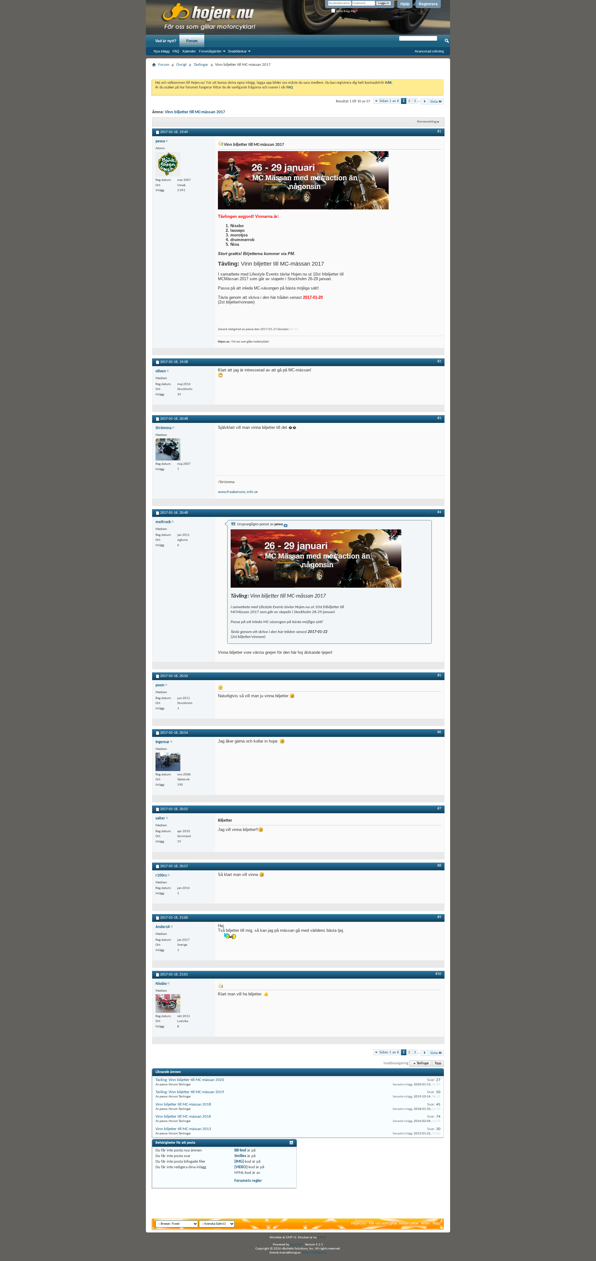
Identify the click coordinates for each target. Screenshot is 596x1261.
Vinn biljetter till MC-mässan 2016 (183, 1117)
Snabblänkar (237, 51)
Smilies (240, 1156)
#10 (438, 974)
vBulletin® (297, 1244)
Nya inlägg (161, 51)
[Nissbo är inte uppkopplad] (168, 1003)
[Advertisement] (298, 71)
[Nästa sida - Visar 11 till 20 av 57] (424, 102)
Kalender (189, 51)
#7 (439, 808)
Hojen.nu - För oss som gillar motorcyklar (385, 1223)
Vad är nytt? (165, 41)
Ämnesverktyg (426, 121)
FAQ (176, 51)
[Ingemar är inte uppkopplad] (168, 761)
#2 (439, 361)
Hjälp (404, 4)
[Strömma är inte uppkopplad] (168, 449)
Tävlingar (201, 65)
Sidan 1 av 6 (389, 101)
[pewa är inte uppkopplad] (168, 164)
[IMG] (239, 1162)
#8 (439, 866)
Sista (434, 102)
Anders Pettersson (314, 1252)
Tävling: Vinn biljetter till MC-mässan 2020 (190, 1080)
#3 (439, 418)
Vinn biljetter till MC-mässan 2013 (183, 1129)
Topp (438, 1063)
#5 (439, 675)
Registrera (428, 4)
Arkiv (425, 1223)
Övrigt (181, 65)
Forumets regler (248, 1181)
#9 (439, 917)
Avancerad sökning (429, 51)
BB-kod (240, 1150)
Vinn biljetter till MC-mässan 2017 (195, 112)
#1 (439, 131)
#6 (439, 732)
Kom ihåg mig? (346, 11)
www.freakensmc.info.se (238, 492)
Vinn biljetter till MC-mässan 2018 (183, 1104)
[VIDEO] (240, 1167)
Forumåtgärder (210, 51)
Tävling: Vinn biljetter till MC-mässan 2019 (190, 1092)
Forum (192, 41)
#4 (439, 512)
